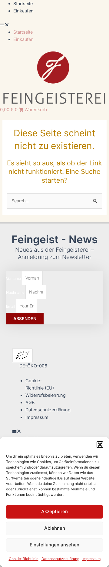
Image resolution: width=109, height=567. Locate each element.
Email (11, 306)
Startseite (23, 3)
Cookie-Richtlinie (23, 558)
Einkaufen (23, 11)
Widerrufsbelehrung (45, 395)
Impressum (91, 558)
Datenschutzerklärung (60, 558)
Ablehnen (54, 528)
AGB (30, 402)
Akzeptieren (54, 511)
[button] (100, 445)
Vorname (14, 278)
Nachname (15, 292)
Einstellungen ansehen (54, 545)
